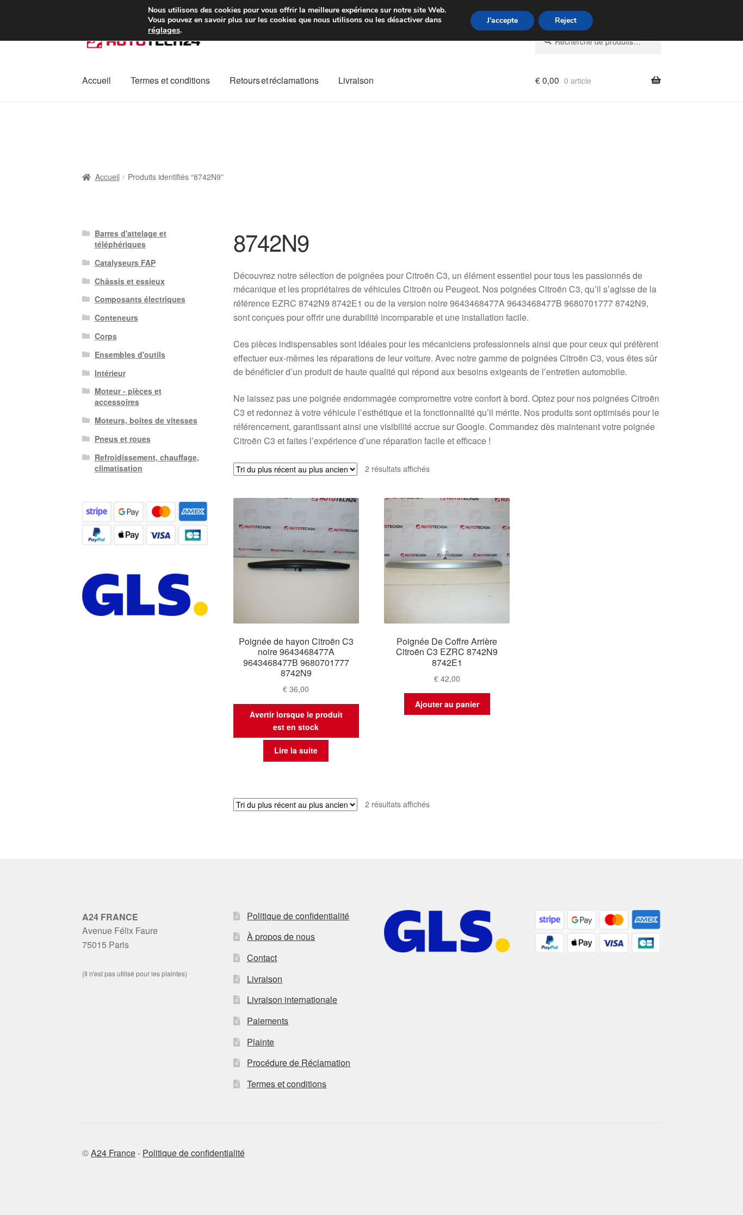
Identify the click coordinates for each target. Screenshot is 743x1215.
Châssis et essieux (130, 281)
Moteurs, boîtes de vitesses (146, 420)
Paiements (267, 1020)
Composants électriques (140, 299)
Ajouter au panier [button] (447, 704)
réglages (164, 30)
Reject (566, 20)
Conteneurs (116, 317)
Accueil (96, 80)
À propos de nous (281, 936)
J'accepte (502, 20)
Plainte (260, 1042)
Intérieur (110, 372)
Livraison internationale (292, 999)
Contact (262, 957)
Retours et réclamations (274, 80)
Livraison (356, 80)
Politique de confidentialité (298, 915)
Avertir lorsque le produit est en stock (296, 720)
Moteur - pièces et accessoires (128, 396)
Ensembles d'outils (130, 354)
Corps (106, 336)
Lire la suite (296, 750)
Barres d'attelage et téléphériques (130, 239)
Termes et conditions (170, 80)
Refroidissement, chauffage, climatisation (147, 462)
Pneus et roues (123, 438)
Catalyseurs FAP (125, 262)
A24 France (113, 1153)
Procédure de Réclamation (298, 1062)
